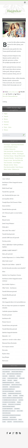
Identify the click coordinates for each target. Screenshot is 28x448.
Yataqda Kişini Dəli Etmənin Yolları (12, 202)
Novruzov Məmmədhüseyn (10, 96)
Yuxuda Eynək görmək (8, 234)
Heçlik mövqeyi (6, 371)
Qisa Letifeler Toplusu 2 (8, 284)
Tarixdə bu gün (19, 158)
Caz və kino (19, 410)
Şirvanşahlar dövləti (7, 199)
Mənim (6, 119)
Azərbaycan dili (6, 318)
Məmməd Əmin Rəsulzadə (9, 343)
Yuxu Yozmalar (8, 162)
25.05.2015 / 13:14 (13, 92)
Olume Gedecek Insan (12, 378)
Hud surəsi (5, 360)
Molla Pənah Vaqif (7, 188)
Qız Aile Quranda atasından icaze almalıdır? (14, 268)
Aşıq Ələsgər (5, 357)
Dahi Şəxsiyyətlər (8, 151)
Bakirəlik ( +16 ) (6, 336)
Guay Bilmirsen (6, 384)
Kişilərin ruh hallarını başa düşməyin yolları (14, 369)
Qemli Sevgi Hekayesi (8, 223)
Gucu (4, 373)
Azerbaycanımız (18, 151)
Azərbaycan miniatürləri (8, 389)
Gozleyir (9, 421)
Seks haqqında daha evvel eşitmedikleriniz (14, 302)
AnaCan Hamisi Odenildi (17, 371)
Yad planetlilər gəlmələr (9, 410)
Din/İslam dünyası (9, 156)
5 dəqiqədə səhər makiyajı (9, 402)
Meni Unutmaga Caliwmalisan (14, 373)
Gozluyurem (13, 417)
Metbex (14, 153)
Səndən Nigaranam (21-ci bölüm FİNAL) (13, 257)
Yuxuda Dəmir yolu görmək (9, 325)
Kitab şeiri (21, 378)
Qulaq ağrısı (5, 227)
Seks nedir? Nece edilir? (8, 230)
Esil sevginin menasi (8, 346)
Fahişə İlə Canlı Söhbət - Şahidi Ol (11, 264)
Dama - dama (7, 127)
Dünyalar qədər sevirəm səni (10, 419)
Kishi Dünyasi (19, 167)
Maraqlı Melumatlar (19, 156)
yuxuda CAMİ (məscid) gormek (10, 237)
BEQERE (4, 298)
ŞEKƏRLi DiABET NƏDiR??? (9, 250)
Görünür (6, 124)
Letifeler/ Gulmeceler (9, 149)
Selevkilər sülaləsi (18, 421)
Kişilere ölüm (6, 353)
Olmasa (6, 130)
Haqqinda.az (14, 10)
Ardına (15, 380)
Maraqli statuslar (8, 165)
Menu (24, 2)
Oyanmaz (6, 122)
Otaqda (4, 393)
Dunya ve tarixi (8, 160)
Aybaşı (4, 380)
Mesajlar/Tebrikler (9, 158)
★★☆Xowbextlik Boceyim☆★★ (10, 195)
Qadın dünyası (7, 153)
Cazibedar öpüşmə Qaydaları (10, 311)
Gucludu (10, 380)
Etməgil (17, 382)
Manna (4, 216)
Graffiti (4, 395)
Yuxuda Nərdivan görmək (9, 209)
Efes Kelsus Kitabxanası (8, 391)
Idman (15, 165)
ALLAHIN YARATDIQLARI (7, 408)
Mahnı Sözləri (7, 169)
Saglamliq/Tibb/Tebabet (17, 144)
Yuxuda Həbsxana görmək (9, 291)
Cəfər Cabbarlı (6, 179)
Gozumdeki (16, 408)
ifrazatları (5, 417)
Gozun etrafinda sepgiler (8, 406)
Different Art (15, 169)
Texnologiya (20, 153)
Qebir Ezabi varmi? (7, 261)
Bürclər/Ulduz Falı (18, 160)
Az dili (4, 378)
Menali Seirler (6, 220)
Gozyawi (21, 395)
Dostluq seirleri (6, 241)
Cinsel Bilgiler (17, 162)
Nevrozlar (5, 350)
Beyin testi (18, 391)
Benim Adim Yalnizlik (14, 386)
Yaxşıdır (6, 116)
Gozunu (4, 404)
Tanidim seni (12, 376)
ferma (9, 395)
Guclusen (5, 376)
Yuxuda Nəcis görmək (8, 192)
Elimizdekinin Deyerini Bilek (14, 393)
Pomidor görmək (7, 315)
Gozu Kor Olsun (6, 413)
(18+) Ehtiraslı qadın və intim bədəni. (12, 213)
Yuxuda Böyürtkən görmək (9, 329)
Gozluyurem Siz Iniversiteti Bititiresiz (11, 415)
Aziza (4, 94)
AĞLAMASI (15, 395)
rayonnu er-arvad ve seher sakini (11, 339)
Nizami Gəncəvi (6, 322)
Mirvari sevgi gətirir (16, 384)
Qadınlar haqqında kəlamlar (9, 332)
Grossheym (5, 386)
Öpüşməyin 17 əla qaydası (14, 404)
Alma (3, 271)
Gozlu (20, 419)
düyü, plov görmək (7, 254)
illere (4, 421)
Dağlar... (6, 113)
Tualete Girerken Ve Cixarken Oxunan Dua (12, 397)
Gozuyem (21, 400)
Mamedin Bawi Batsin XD (8, 382)
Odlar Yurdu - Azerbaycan (9, 288)
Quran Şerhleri (6, 206)
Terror (18, 376)
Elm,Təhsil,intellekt (9, 167)
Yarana (19, 402)
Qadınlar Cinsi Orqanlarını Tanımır (11, 275)
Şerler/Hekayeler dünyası (11, 147)
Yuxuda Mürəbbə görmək (9, 295)
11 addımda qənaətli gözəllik (10, 400)
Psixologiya (7, 144)
